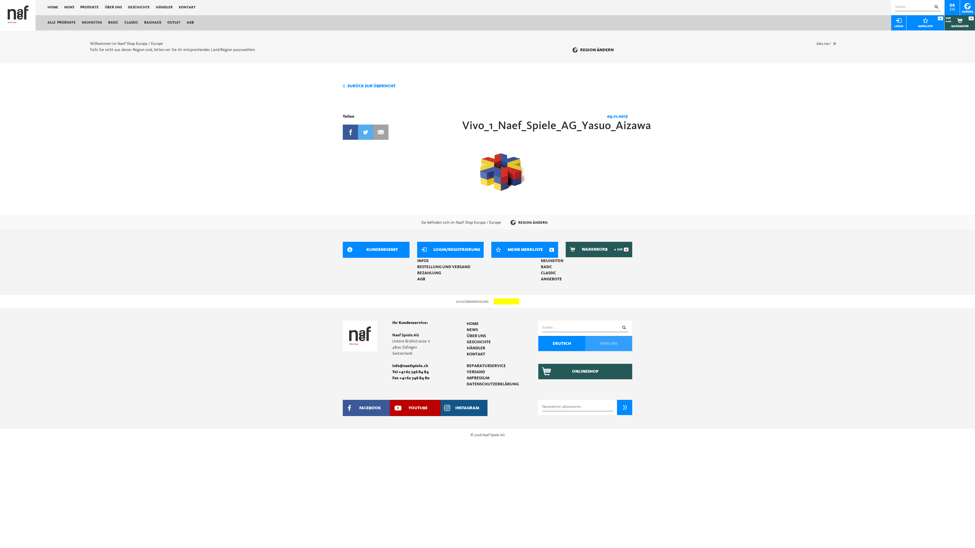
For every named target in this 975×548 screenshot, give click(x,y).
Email (380, 132)
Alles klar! (823, 44)
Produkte (89, 7)
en (952, 9)
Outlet (174, 22)
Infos (423, 261)
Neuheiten (92, 22)
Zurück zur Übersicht (371, 86)
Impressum (478, 378)
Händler (164, 7)
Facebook (350, 132)
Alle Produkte (61, 22)
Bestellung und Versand (443, 267)
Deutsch (562, 343)
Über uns (113, 7)
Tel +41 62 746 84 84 (410, 372)
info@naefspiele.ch (410, 366)
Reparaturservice (486, 366)
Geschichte (139, 7)
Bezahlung (429, 273)
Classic (131, 22)
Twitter (365, 132)
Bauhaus (152, 22)
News (69, 7)
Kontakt (187, 7)
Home (52, 7)
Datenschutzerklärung (493, 384)
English (608, 343)
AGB (190, 22)
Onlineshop (585, 371)
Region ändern (597, 50)
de (952, 5)
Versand (476, 372)
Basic (113, 22)
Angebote (551, 279)
